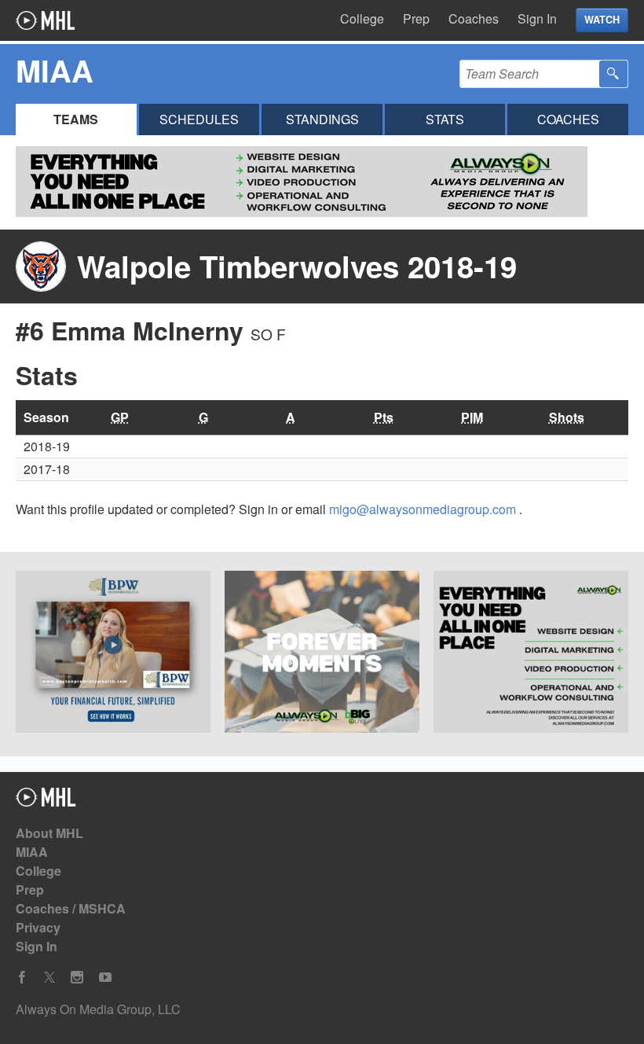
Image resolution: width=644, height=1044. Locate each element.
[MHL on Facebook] (22, 978)
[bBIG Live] (322, 654)
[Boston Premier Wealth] (113, 654)
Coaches (473, 18)
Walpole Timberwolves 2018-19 (297, 266)
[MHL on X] (49, 978)
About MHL (49, 833)
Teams (75, 119)
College (362, 18)
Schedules (199, 119)
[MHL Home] (46, 801)
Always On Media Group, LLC (98, 1009)
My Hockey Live (45, 20)
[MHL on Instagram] (77, 978)
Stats (445, 119)
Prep (416, 18)
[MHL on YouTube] (105, 978)
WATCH (602, 20)
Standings (322, 119)
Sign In (537, 18)
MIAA (32, 852)
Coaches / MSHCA (71, 908)
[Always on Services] (531, 654)
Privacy (38, 927)
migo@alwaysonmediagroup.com (424, 509)
